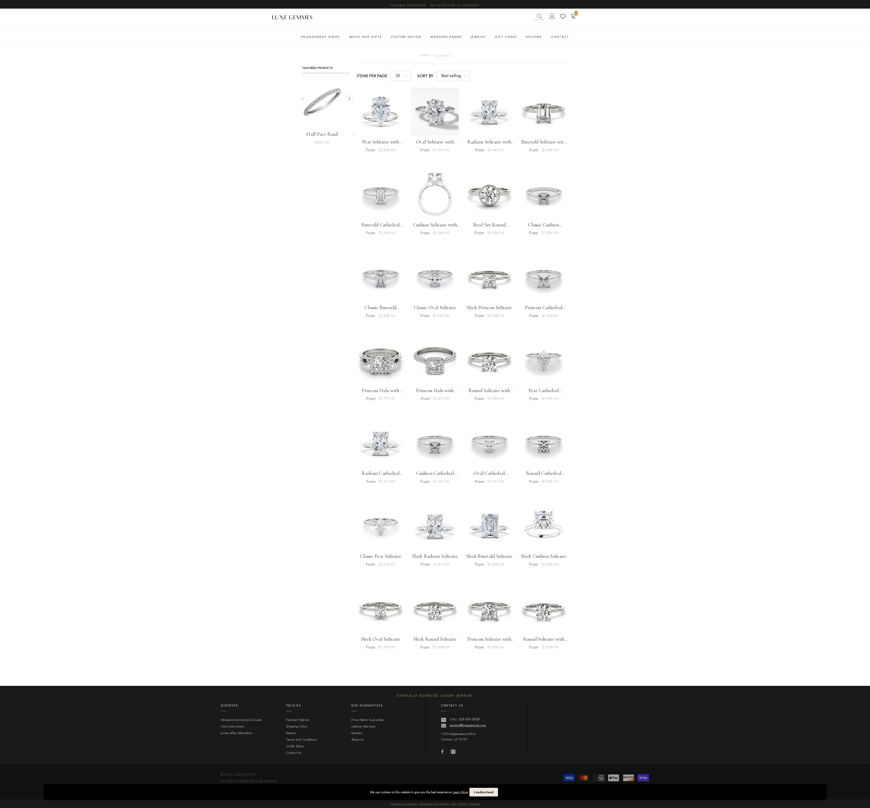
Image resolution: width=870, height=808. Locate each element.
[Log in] (552, 16)
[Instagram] (453, 751)
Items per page (372, 76)
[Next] (349, 99)
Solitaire (442, 56)
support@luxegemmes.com (468, 725)
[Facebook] (442, 751)
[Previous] (303, 99)
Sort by (425, 76)
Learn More (460, 792)
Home (424, 55)
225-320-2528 (469, 719)
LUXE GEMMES (266, 781)
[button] (401, 76)
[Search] (539, 16)
